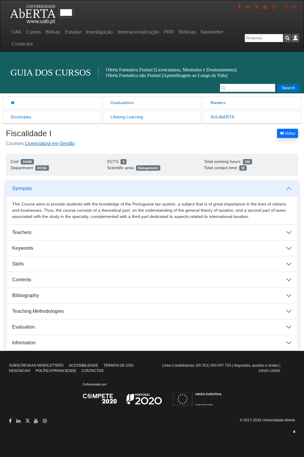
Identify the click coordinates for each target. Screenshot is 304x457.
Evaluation (23, 326)
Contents (21, 279)
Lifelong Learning (126, 116)
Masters (218, 102)
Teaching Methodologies (38, 311)
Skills (18, 263)
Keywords (22, 248)
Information (24, 342)
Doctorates (21, 116)
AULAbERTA (222, 116)
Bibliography (25, 295)
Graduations (122, 102)
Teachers (21, 232)
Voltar (289, 133)
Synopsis (22, 188)
